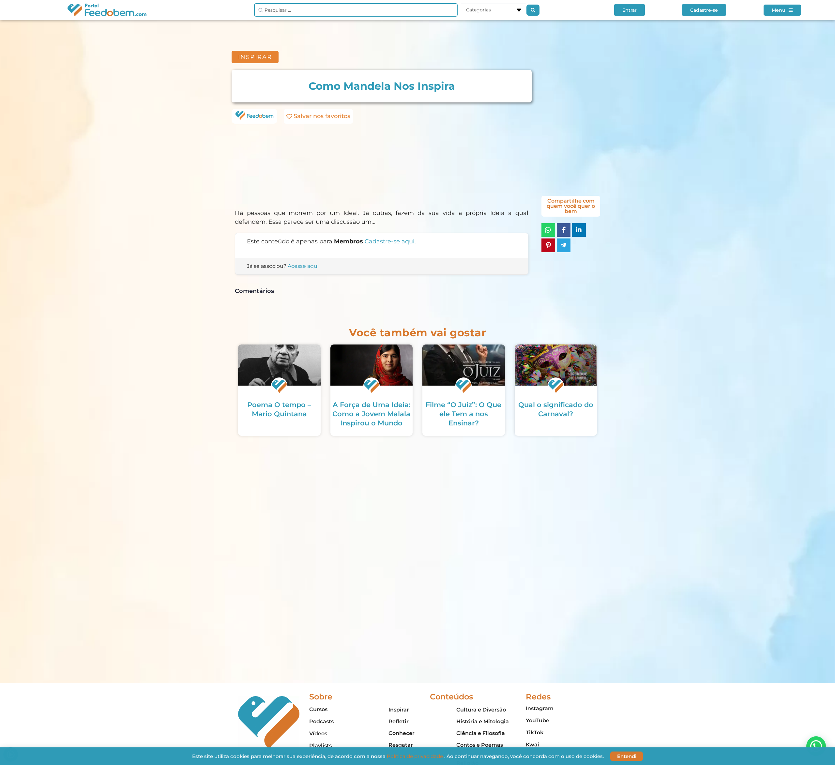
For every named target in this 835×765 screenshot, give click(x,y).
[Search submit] (532, 10)
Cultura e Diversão (481, 710)
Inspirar (398, 710)
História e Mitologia (482, 721)
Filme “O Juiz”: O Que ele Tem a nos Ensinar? (463, 414)
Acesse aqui (303, 266)
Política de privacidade (415, 756)
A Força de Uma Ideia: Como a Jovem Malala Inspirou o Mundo (371, 414)
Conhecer (401, 733)
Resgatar (400, 745)
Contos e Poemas (479, 745)
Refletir (398, 721)
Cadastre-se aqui (390, 241)
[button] (816, 746)
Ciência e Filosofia (480, 733)
